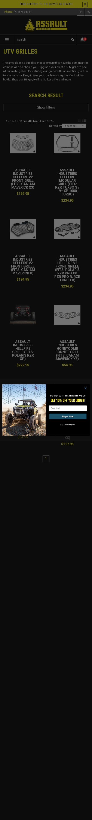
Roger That (68, 416)
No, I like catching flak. (68, 424)
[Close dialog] (86, 388)
